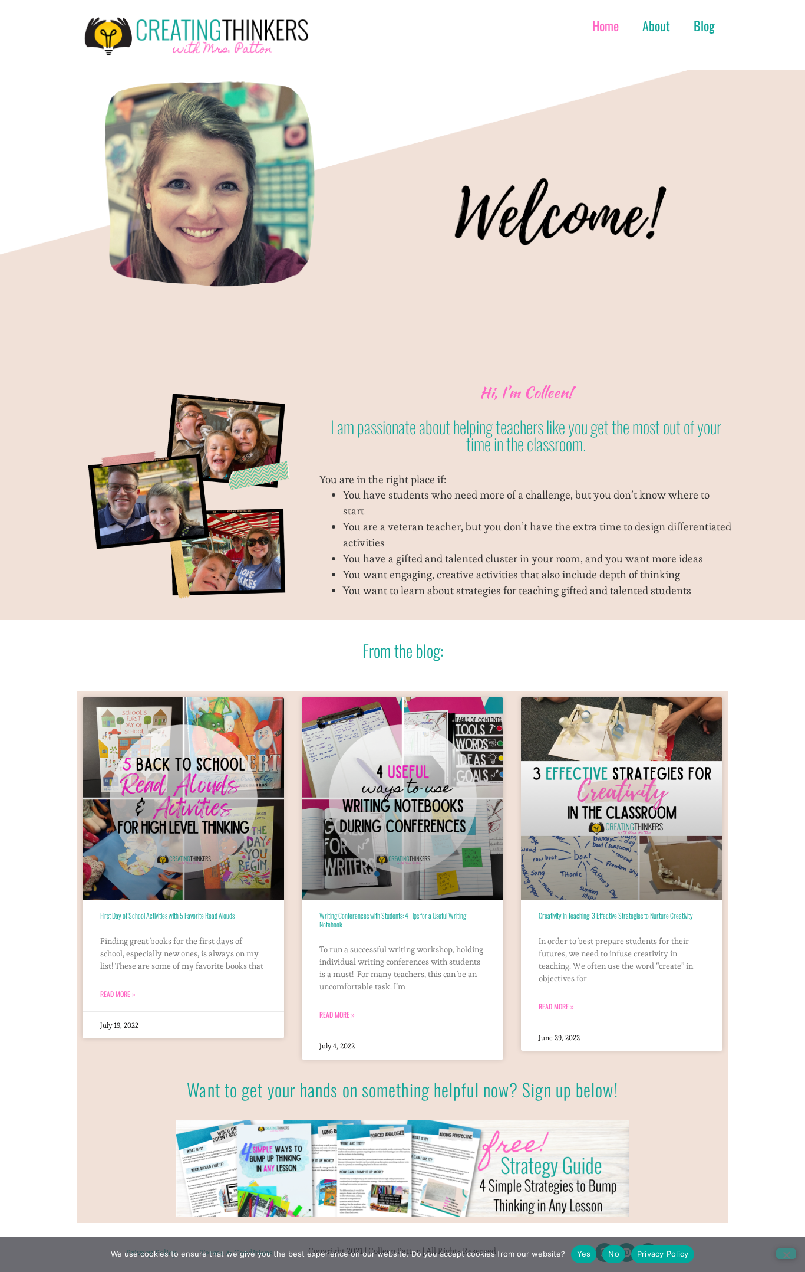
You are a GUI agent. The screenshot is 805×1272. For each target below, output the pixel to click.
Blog (704, 25)
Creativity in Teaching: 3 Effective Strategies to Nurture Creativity (616, 915)
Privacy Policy (663, 1253)
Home (605, 25)
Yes (584, 1253)
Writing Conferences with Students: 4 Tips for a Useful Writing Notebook (392, 919)
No (613, 1253)
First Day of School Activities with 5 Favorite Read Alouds (167, 915)
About (656, 25)
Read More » (118, 994)
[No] (786, 1253)
